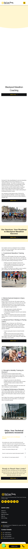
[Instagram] (5, 501)
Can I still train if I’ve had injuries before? (10, 457)
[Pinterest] (17, 501)
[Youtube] (2, 501)
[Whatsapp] (3, 545)
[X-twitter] (14, 501)
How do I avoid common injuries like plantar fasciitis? (13, 453)
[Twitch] (11, 501)
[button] (24, 3)
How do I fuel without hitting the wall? (10, 449)
